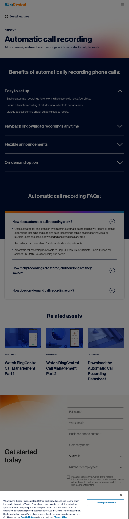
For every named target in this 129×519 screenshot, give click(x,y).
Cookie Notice (28, 517)
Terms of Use (60, 517)
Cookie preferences (106, 502)
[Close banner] (121, 495)
